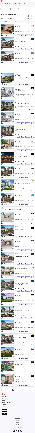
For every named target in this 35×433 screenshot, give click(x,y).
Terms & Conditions (17, 418)
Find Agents (19, 3)
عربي (14, 427)
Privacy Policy (17, 420)
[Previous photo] (1, 29)
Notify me (29, 208)
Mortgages (24, 3)
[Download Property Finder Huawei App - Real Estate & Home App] (4, 414)
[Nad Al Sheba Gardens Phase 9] (17, 105)
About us (3, 398)
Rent (5, 3)
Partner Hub (4, 404)
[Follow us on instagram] (14, 431)
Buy (2, 3)
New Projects (9, 3)
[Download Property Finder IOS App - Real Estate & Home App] (4, 409)
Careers (3, 400)
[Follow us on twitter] (18, 431)
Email (23, 35)
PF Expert (3, 406)
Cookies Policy (17, 422)
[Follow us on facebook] (16, 431)
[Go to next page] (33, 390)
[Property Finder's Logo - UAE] (3, 1)
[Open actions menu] (33, 35)
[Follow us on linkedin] (21, 431)
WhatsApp (27, 35)
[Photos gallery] (7, 29)
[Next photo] (13, 29)
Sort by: (28, 18)
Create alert (9, 18)
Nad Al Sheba (4, 6)
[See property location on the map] (13, 33)
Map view (3, 18)
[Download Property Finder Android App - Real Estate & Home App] (4, 411)
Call (19, 35)
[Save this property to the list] (31, 35)
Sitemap (17, 424)
